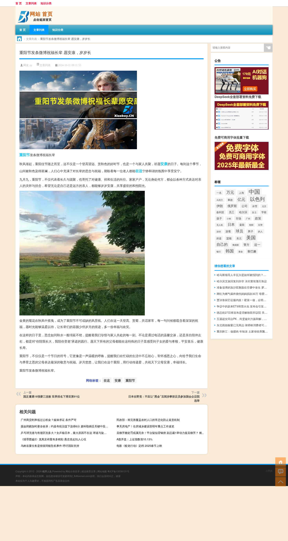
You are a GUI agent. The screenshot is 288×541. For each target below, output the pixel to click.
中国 (254, 191)
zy (31, 65)
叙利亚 (220, 212)
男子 (250, 231)
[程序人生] (36, 8)
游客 (228, 231)
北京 (264, 206)
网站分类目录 (73, 471)
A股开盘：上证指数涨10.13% (134, 439)
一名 (219, 193)
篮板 (229, 238)
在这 (138, 170)
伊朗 (219, 206)
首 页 (18, 3)
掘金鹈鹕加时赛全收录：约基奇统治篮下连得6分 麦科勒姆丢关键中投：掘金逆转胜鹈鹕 (66, 426)
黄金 (240, 251)
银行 (218, 251)
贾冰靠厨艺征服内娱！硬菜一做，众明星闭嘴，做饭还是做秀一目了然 (243, 300)
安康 (164, 163)
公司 (244, 206)
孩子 (219, 218)
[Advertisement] (117, 513)
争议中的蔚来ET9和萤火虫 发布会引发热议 (243, 306)
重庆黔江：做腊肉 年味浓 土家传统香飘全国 (243, 331)
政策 (258, 218)
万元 (230, 192)
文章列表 (31, 3)
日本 (231, 224)
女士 (254, 212)
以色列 (257, 198)
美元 (239, 238)
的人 (260, 231)
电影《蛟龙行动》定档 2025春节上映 (139, 446)
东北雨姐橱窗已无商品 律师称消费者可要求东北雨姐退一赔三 (243, 325)
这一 (257, 244)
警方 (246, 244)
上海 (241, 193)
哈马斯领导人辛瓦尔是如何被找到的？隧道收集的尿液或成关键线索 (243, 275)
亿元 (241, 199)
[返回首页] (279, 461)
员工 (231, 212)
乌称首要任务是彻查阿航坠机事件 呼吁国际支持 (50, 446)
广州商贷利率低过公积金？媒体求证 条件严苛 (48, 420)
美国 (251, 237)
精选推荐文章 (89, 471)
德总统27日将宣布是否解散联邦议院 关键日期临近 (243, 312)
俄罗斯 (232, 206)
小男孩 (269, 470)
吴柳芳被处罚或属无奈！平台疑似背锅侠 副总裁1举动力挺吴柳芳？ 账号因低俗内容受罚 (161, 433)
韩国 (230, 251)
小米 (229, 218)
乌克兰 (219, 199)
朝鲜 (251, 224)
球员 (239, 230)
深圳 (218, 231)
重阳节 (24, 154)
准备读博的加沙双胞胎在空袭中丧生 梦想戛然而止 (243, 287)
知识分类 (46, 3)
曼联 (242, 225)
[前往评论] (279, 471)
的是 (219, 238)
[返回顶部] (279, 481)
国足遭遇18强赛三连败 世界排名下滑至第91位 (51, 396)
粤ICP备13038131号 (118, 471)
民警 (260, 224)
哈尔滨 (243, 212)
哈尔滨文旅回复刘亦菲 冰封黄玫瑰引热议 (242, 281)
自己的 (222, 244)
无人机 (219, 224)
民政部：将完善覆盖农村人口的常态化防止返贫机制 (148, 420)
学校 (263, 212)
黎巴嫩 (251, 251)
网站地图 (102, 471)
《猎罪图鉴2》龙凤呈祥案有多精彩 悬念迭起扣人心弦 (53, 439)
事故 (230, 200)
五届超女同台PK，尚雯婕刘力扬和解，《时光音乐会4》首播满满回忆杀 (243, 319)
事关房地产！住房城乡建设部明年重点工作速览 (145, 426)
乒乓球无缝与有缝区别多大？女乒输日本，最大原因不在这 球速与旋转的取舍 (66, 433)
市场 (238, 218)
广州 (248, 218)
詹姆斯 (235, 244)
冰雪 (254, 206)
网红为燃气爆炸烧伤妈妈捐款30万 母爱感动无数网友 (243, 294)
